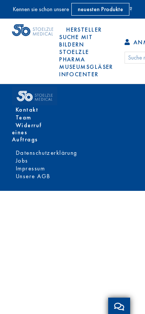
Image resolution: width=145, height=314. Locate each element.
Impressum (30, 168)
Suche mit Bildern (76, 40)
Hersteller (84, 29)
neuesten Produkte (100, 9)
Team (24, 117)
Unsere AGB (33, 176)
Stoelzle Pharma (74, 55)
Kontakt (27, 109)
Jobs (22, 160)
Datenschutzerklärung (46, 152)
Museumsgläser (86, 66)
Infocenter (78, 74)
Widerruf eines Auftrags (27, 132)
